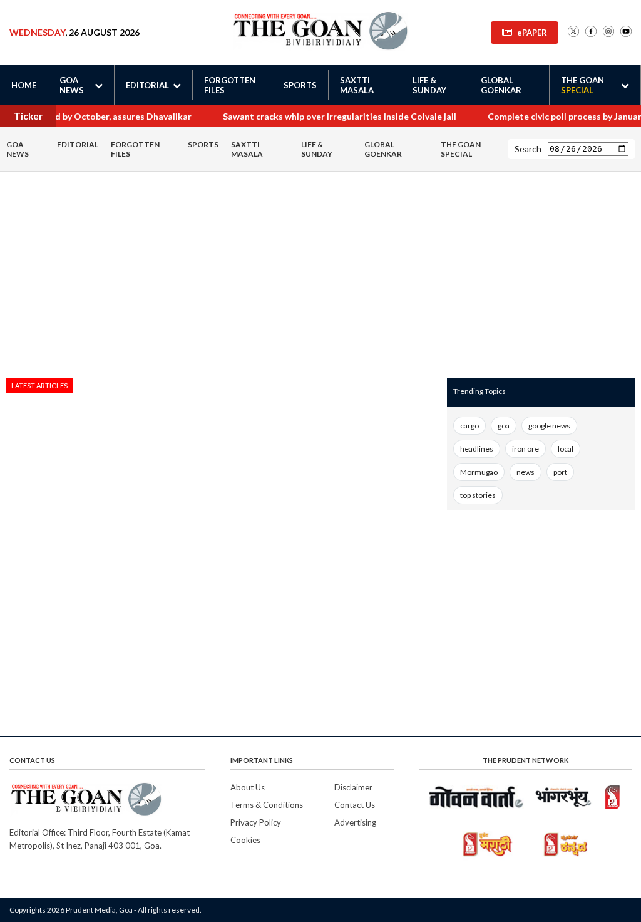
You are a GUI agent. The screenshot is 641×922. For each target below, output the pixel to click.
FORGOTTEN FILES (229, 85)
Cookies (245, 840)
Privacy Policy (255, 822)
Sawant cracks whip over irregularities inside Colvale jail (328, 116)
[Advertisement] (220, 278)
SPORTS (300, 85)
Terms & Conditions (266, 805)
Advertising (355, 822)
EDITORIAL (77, 144)
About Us (247, 787)
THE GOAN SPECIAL (461, 149)
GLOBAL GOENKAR (501, 85)
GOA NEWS (17, 149)
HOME (23, 85)
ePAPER (532, 33)
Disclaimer (353, 787)
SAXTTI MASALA (357, 85)
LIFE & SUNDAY (429, 85)
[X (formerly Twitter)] (573, 32)
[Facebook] (591, 32)
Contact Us (354, 805)
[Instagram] (608, 32)
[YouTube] (626, 32)
